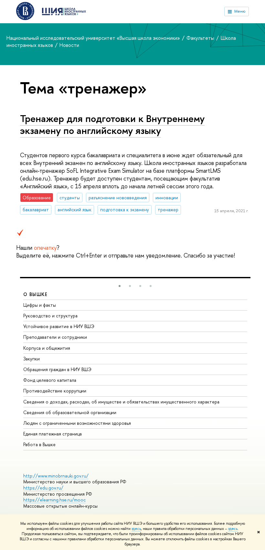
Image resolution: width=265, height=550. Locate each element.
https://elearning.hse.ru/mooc (54, 500)
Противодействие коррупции (54, 391)
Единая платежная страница (52, 434)
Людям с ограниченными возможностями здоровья (77, 423)
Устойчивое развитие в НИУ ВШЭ (58, 326)
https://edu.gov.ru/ (43, 488)
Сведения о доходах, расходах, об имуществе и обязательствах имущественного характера (121, 402)
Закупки (31, 359)
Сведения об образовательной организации (69, 412)
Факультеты (201, 37)
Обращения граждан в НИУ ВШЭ (57, 369)
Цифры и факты (39, 305)
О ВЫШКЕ (35, 294)
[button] (119, 286)
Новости (69, 45)
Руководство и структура (50, 316)
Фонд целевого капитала (49, 380)
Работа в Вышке (39, 444)
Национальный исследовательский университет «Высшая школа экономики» (93, 37)
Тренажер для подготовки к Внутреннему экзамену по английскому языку (112, 124)
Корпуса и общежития (46, 348)
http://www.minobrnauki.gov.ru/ (56, 476)
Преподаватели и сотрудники (55, 337)
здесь (136, 528)
